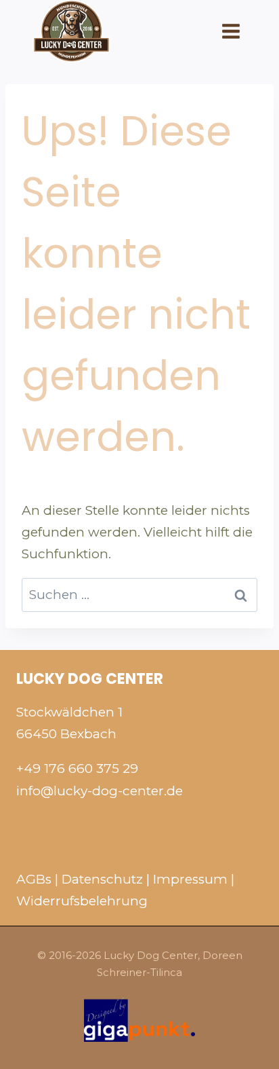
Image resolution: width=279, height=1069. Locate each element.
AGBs (33, 879)
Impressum (190, 879)
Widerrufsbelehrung (82, 901)
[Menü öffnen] (230, 31)
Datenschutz (102, 879)
